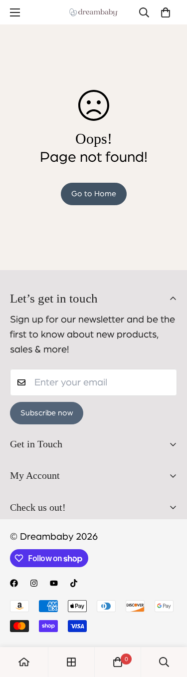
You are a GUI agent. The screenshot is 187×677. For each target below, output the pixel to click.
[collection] (71, 662)
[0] (165, 12)
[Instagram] (34, 583)
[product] (24, 662)
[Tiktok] (74, 583)
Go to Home (93, 194)
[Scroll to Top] (169, 624)
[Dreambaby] (93, 12)
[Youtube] (54, 583)
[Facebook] (14, 583)
